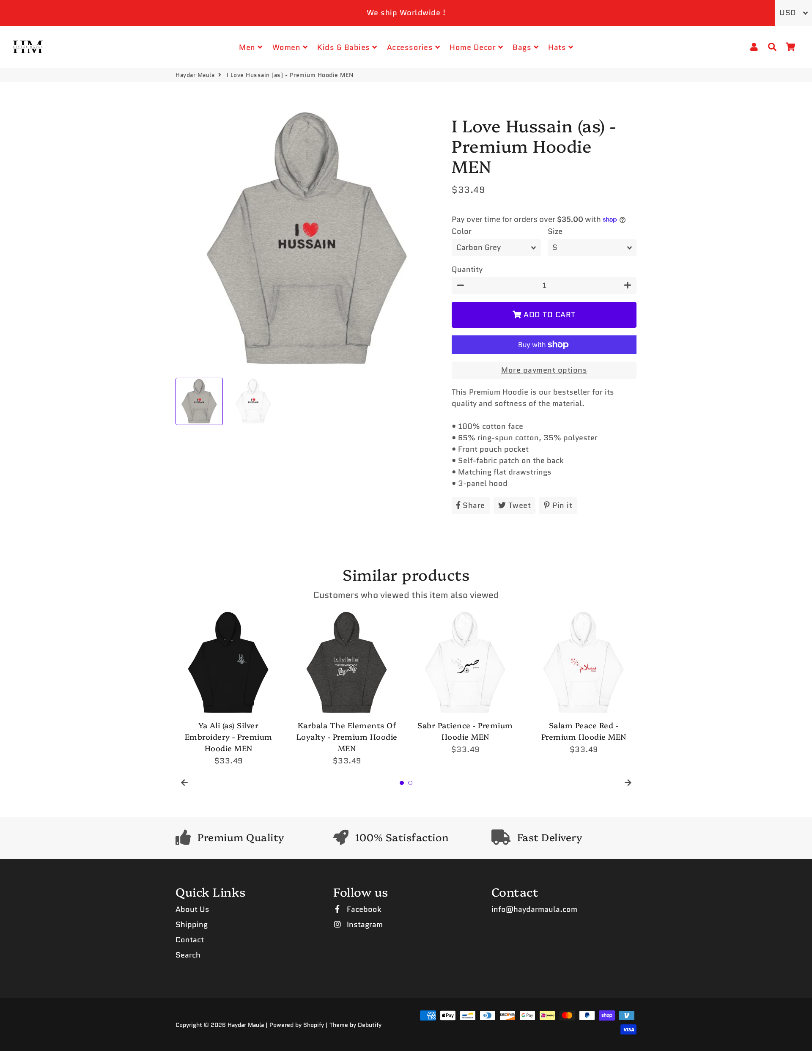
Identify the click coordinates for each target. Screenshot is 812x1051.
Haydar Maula (195, 75)
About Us (192, 909)
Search (188, 954)
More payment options (544, 370)
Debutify (369, 1025)
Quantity (467, 269)
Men (248, 47)
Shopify (313, 1025)
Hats (558, 47)
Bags (523, 47)
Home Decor (474, 47)
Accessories (411, 47)
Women (287, 47)
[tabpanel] (228, 688)
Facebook (363, 909)
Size (555, 231)
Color (462, 231)
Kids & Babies (344, 47)
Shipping (192, 924)
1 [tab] (402, 783)
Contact (190, 939)
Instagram (364, 924)
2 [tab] (410, 783)
